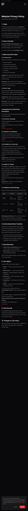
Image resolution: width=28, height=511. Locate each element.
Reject (15, 507)
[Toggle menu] (25, 4)
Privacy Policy (20, 502)
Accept (22, 507)
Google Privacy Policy (7, 183)
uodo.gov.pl (5, 304)
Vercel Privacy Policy (7, 128)
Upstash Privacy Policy (7, 141)
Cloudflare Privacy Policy (8, 161)
